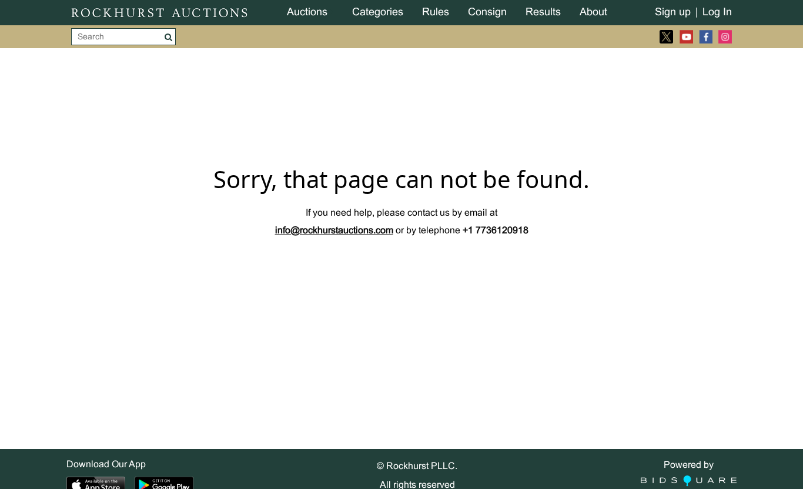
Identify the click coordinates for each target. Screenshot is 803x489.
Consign (487, 13)
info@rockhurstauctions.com (334, 230)
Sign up (673, 13)
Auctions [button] (307, 13)
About (593, 13)
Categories (377, 13)
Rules (435, 13)
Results (543, 13)
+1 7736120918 (495, 230)
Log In (717, 13)
